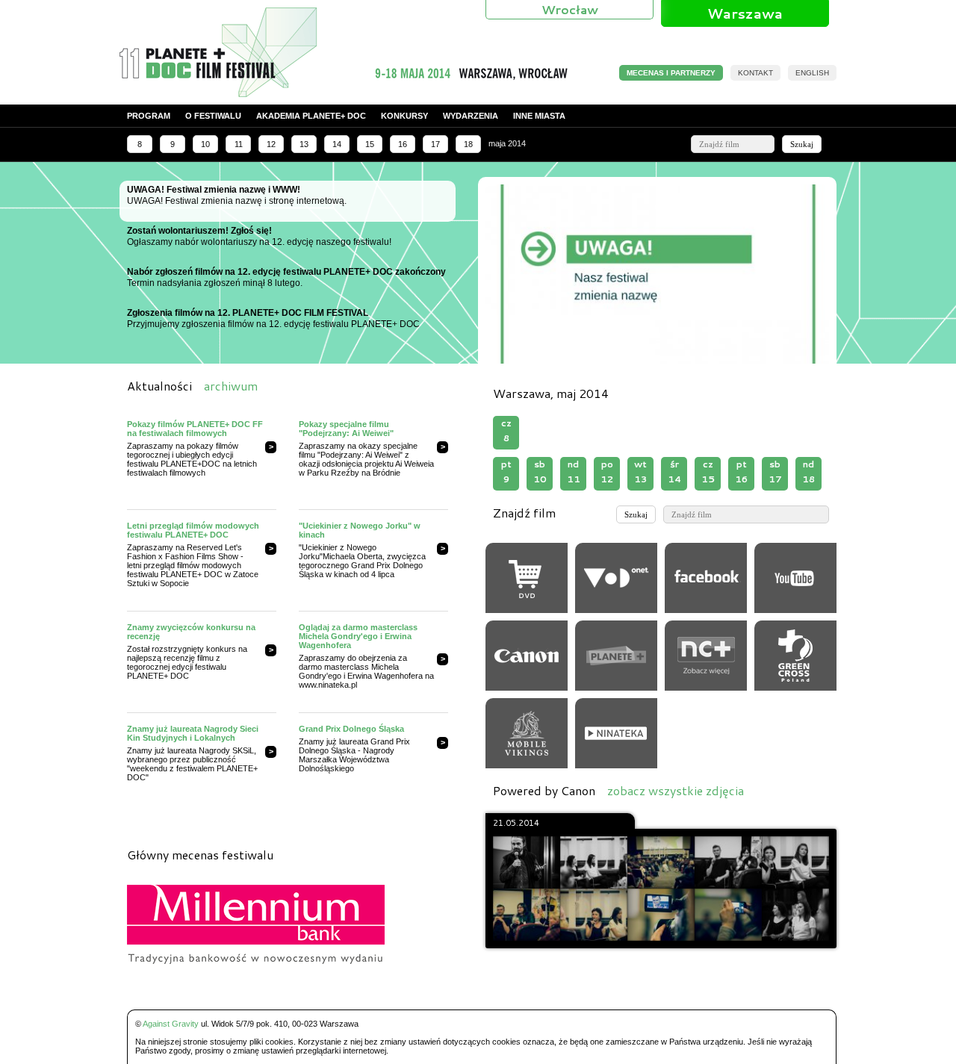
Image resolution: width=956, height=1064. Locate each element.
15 (369, 144)
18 (468, 144)
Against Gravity (171, 1023)
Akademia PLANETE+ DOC (311, 115)
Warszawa (745, 13)
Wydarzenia (470, 115)
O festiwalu (213, 115)
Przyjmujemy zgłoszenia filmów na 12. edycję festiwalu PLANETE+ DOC (273, 318)
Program (148, 115)
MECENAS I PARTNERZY (671, 73)
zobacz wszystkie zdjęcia (675, 790)
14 (336, 144)
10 (205, 144)
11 (239, 144)
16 (402, 144)
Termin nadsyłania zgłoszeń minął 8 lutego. (286, 277)
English (812, 73)
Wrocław (569, 9)
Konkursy (404, 115)
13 (303, 144)
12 (271, 144)
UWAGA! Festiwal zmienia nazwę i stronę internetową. (237, 195)
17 (435, 144)
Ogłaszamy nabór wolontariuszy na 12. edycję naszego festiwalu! (259, 236)
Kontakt (755, 73)
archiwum (231, 385)
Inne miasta (539, 115)
